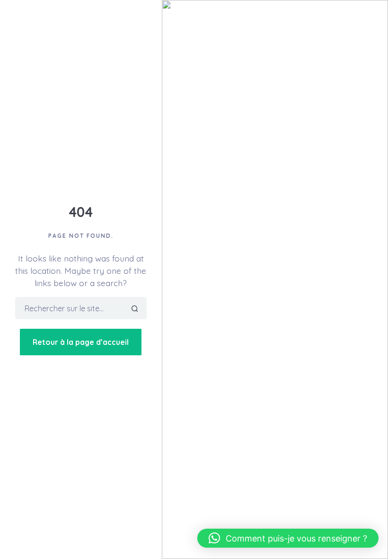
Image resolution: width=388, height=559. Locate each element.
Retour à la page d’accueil (81, 342)
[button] (288, 538)
